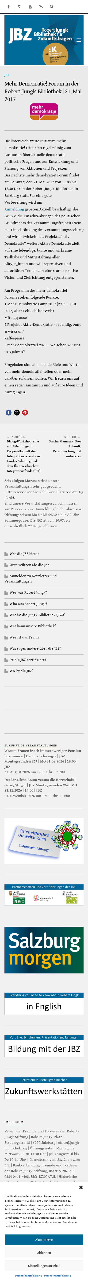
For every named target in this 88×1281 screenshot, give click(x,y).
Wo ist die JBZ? (22, 671)
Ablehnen (44, 1253)
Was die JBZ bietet (24, 554)
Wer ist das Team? (24, 637)
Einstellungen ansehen (44, 1266)
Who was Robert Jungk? (28, 604)
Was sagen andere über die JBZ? (35, 648)
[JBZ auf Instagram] (19, 6)
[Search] (52, 6)
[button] (81, 1187)
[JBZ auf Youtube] (30, 6)
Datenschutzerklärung (28, 1275)
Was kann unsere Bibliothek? (33, 626)
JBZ (7, 75)
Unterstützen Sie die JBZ (29, 565)
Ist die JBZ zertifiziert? (28, 660)
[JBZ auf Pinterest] (41, 6)
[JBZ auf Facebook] (8, 6)
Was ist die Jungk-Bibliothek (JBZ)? (37, 615)
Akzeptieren (44, 1240)
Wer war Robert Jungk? (28, 592)
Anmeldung (14, 209)
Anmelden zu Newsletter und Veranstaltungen (30, 578)
